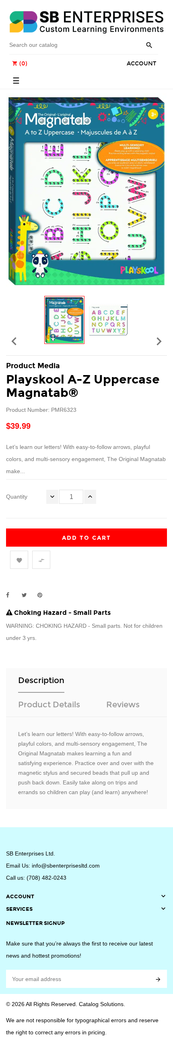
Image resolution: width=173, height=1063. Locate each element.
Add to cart (86, 538)
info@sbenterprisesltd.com (66, 865)
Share (12, 595)
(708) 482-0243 (46, 877)
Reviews (123, 704)
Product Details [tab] (49, 704)
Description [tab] (41, 680)
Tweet (28, 595)
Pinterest (43, 595)
